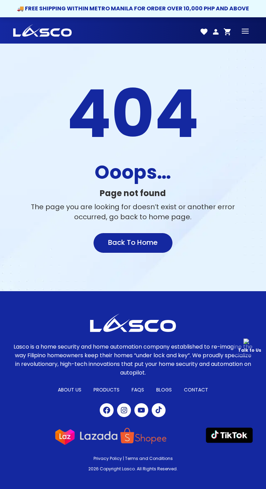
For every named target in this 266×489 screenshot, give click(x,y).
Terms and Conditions (149, 458)
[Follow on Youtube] (139, 408)
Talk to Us (249, 350)
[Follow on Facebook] (105, 408)
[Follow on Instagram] (122, 408)
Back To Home (133, 242)
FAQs (138, 390)
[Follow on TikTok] (157, 408)
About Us (69, 390)
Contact (196, 390)
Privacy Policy (108, 458)
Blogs (164, 390)
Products (106, 390)
